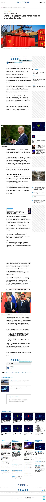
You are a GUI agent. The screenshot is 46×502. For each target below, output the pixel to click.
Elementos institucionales (32, 492)
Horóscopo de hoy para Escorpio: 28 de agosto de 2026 (39, 86)
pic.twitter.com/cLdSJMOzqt (12, 338)
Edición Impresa (9, 372)
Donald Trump (27, 372)
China (19, 372)
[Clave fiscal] (44, 499)
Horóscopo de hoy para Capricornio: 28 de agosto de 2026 (39, 79)
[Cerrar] (30, 60)
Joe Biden (22, 372)
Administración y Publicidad (23, 492)
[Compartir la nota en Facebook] (11, 59)
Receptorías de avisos (14, 492)
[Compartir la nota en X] (14, 59)
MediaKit (23, 494)
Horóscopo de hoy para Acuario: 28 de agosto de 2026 (39, 76)
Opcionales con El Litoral (41, 492)
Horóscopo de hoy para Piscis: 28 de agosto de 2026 (38, 73)
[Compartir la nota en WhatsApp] (16, 59)
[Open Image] (2, 26)
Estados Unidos (14, 372)
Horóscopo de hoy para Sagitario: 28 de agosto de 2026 (39, 83)
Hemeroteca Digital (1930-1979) (6, 492)
